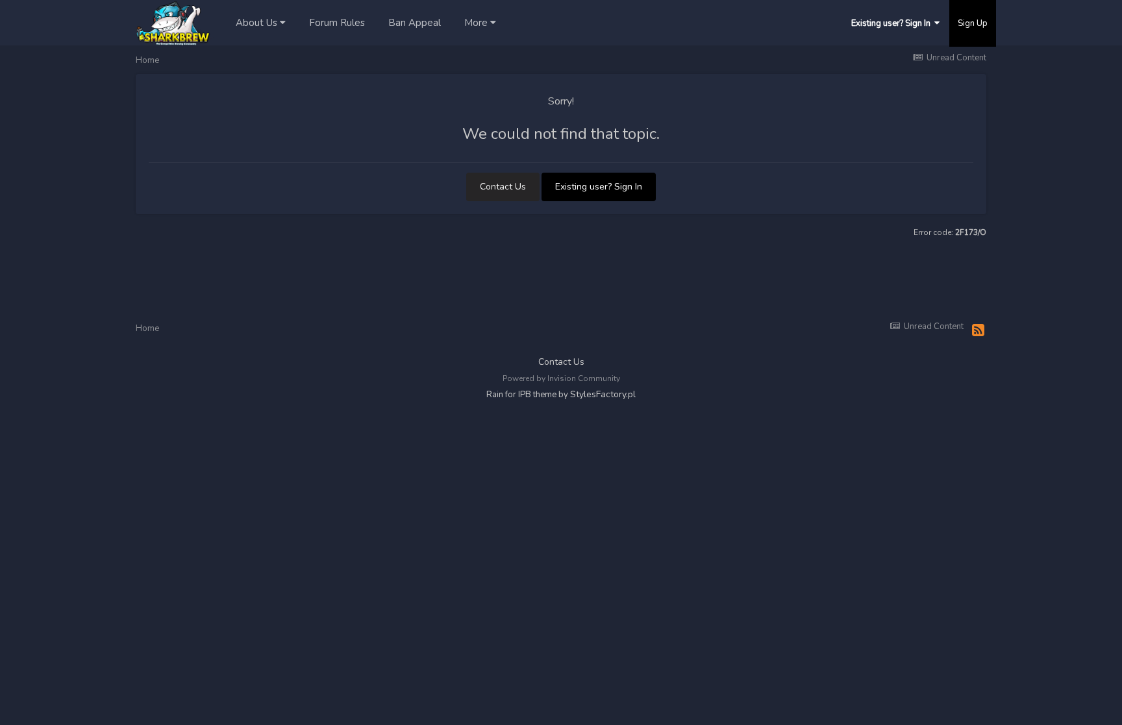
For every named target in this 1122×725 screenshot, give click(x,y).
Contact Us (503, 186)
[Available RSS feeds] (978, 331)
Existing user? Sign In (892, 23)
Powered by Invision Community (561, 378)
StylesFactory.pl (603, 394)
